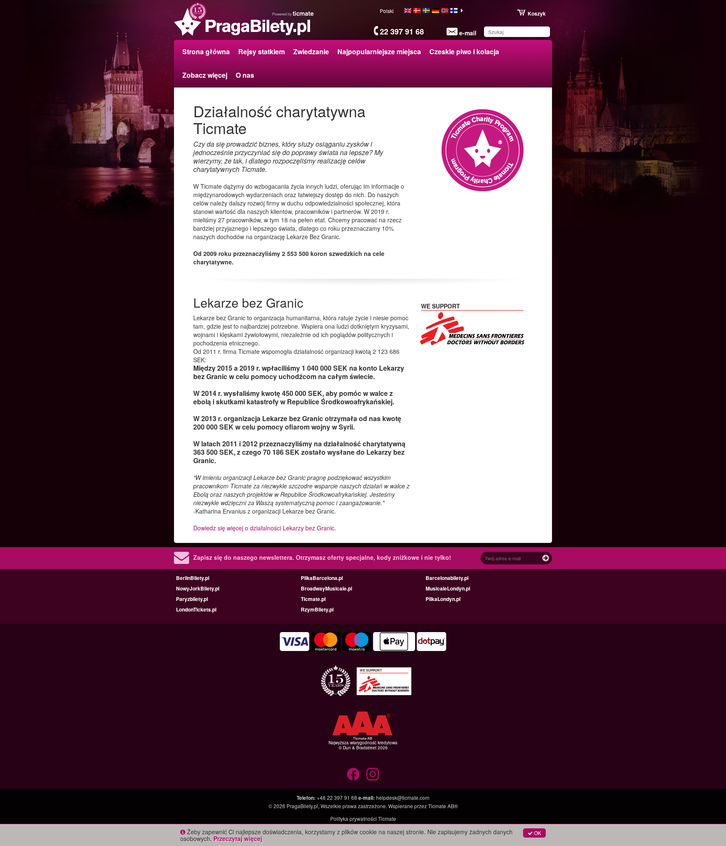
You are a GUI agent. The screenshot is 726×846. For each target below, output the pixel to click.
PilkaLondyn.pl (443, 599)
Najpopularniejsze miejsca (379, 51)
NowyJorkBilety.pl (197, 588)
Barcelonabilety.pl (447, 578)
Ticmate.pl (313, 599)
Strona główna (206, 51)
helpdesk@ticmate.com (402, 797)
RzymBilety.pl (317, 609)
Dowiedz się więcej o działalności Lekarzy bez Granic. (264, 528)
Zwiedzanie (311, 51)
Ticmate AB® (443, 805)
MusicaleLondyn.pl (448, 588)
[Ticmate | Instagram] (372, 774)
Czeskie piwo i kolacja (464, 51)
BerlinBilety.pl (192, 578)
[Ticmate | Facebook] (353, 774)
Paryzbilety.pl (192, 599)
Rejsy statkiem (261, 51)
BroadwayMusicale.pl (326, 588)
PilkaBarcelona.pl (322, 578)
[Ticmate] (293, 13)
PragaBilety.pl (302, 805)
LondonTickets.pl (196, 609)
